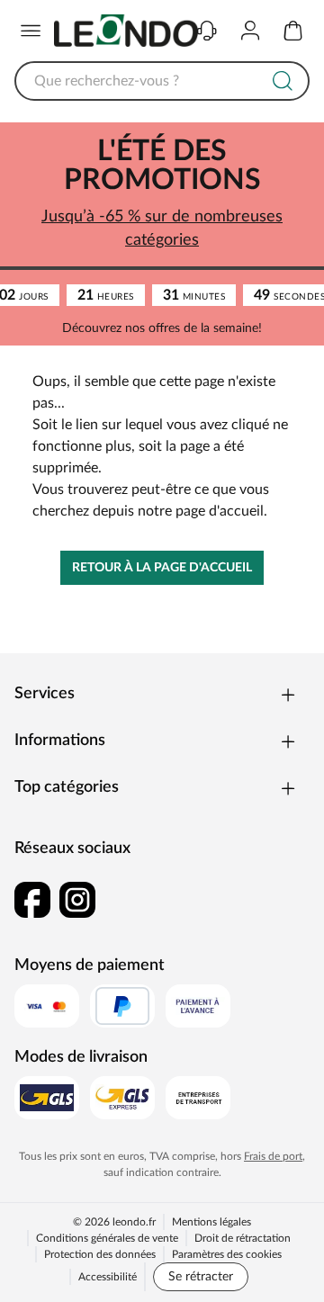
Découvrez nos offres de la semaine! (162, 328)
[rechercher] (282, 81)
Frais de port (273, 1156)
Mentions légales (211, 1222)
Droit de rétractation (242, 1238)
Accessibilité (107, 1276)
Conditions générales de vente (107, 1238)
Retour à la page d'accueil (162, 567)
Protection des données (100, 1254)
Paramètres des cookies (227, 1254)
